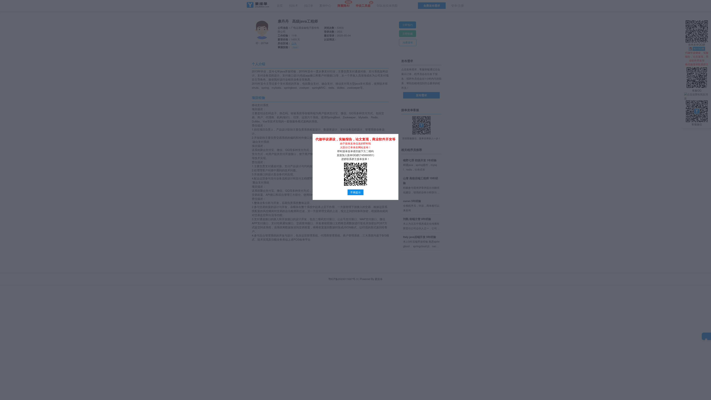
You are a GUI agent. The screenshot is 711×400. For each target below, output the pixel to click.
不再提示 (355, 192)
